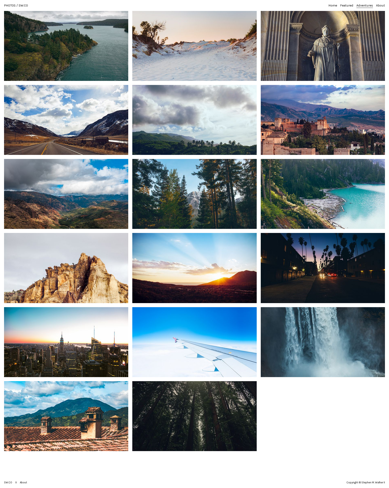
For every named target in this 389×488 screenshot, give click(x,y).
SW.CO (8, 482)
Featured (346, 5)
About (380, 5)
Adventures (364, 5)
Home (332, 5)
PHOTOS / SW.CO (16, 5)
